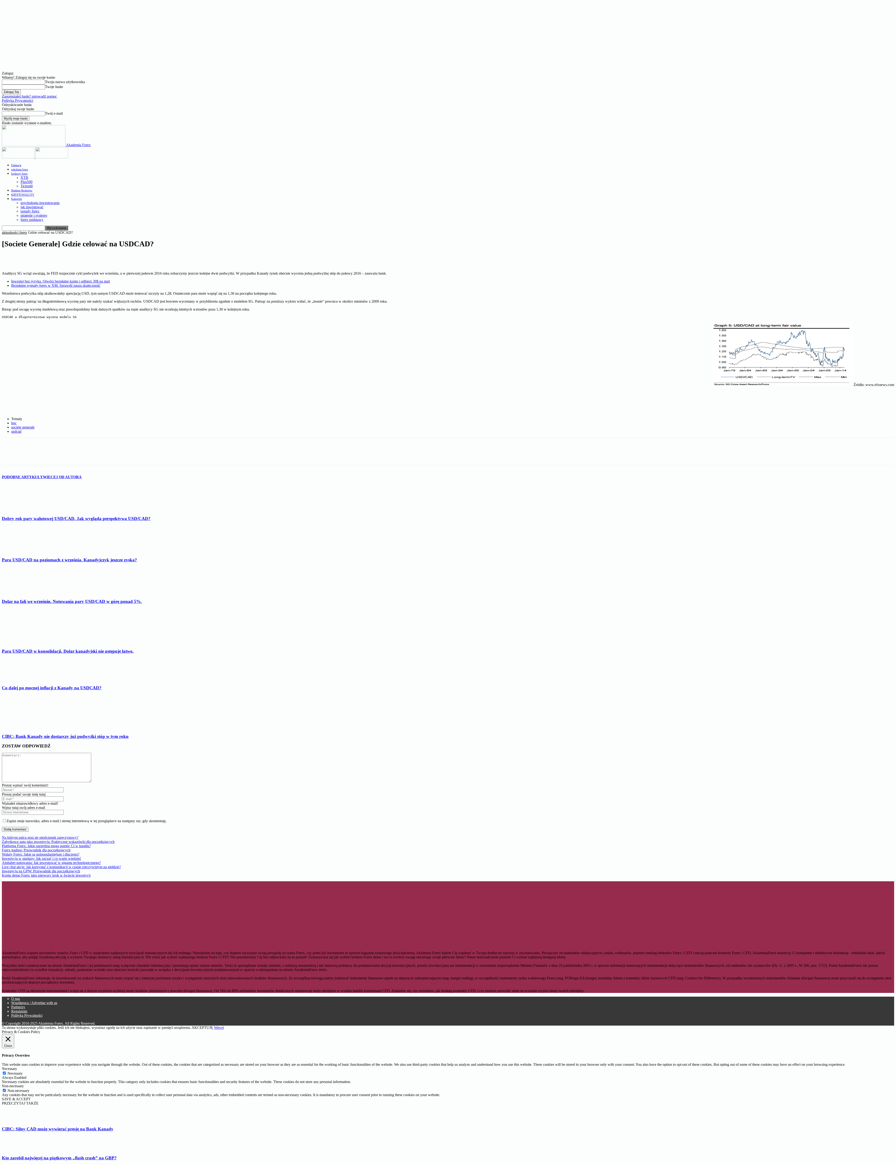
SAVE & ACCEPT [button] (16, 1099)
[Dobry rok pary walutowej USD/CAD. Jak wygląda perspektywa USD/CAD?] (27, 509)
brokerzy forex (19, 173)
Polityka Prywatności (17, 101)
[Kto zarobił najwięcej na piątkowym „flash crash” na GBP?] (13, 1149)
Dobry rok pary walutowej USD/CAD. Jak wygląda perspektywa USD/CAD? (76, 518)
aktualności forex (14, 232)
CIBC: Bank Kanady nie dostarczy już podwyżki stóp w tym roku (65, 736)
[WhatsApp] (76, 258)
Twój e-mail (54, 113)
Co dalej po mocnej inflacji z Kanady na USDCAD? (52, 687)
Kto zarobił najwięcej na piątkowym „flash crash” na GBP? (59, 1157)
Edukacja (16, 165)
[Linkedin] (43, 258)
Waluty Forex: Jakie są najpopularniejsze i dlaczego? (40, 854)
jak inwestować (32, 207)
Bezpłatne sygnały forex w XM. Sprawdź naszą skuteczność (55, 285)
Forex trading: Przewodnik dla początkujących (36, 850)
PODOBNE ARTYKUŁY (22, 477)
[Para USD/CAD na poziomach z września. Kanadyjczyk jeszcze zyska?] (27, 551)
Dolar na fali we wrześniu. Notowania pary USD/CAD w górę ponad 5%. (72, 601)
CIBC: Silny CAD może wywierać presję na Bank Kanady (57, 1128)
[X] (26, 258)
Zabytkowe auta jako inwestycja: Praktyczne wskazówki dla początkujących (58, 842)
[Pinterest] (60, 258)
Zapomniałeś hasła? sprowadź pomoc (29, 96)
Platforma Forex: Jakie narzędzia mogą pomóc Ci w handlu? (46, 846)
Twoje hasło (54, 87)
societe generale (23, 427)
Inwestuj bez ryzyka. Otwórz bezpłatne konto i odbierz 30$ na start (60, 281)
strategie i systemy (34, 215)
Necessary (15, 1073)
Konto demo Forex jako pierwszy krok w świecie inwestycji (46, 875)
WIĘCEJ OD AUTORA (62, 477)
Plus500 (26, 182)
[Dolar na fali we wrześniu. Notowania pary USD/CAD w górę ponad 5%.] (27, 592)
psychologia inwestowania (40, 203)
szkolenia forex (19, 169)
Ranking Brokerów (21, 190)
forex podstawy (32, 220)
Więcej (219, 1028)
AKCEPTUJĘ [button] (202, 1028)
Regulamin (19, 1011)
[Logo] (18, 157)
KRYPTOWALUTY (22, 194)
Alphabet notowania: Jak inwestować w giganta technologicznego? (51, 863)
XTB (24, 178)
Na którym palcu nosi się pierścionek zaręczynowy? (40, 837)
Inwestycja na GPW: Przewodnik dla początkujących (41, 871)
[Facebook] (9, 258)
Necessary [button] (9, 1069)
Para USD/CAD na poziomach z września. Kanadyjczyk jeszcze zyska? (69, 559)
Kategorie (16, 199)
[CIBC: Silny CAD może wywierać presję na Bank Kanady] (13, 1120)
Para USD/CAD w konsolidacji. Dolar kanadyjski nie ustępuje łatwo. (68, 651)
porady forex (30, 211)
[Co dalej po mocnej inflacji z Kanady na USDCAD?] (27, 679)
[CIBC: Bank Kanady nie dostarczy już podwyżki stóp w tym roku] (27, 727)
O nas (15, 999)
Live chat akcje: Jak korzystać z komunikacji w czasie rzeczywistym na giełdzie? (61, 867)
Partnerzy (18, 1007)
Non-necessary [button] (13, 1086)
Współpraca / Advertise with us (34, 1003)
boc (14, 423)
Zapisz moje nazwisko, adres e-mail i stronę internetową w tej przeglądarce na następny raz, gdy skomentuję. (87, 821)
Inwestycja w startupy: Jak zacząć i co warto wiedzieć (41, 858)
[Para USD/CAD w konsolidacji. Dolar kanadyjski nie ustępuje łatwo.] (27, 642)
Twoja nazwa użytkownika (65, 82)
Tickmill (27, 186)
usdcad (16, 431)
